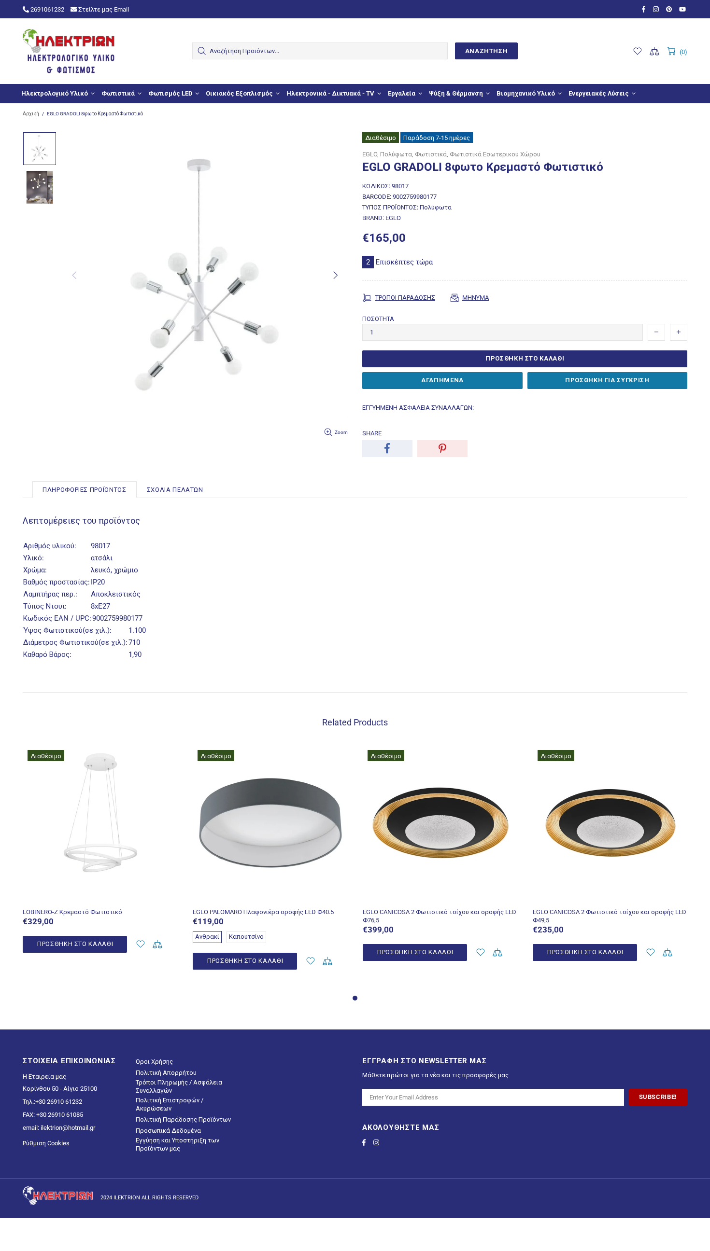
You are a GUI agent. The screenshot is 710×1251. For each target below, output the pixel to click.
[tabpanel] (100, 860)
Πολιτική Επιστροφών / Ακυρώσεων (169, 1104)
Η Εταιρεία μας (44, 1076)
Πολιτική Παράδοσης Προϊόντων (183, 1119)
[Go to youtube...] (683, 9)
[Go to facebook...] (645, 9)
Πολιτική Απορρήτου (166, 1072)
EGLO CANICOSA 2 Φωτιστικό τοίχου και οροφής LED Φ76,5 (439, 916)
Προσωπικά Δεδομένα (168, 1130)
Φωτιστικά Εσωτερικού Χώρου (495, 154)
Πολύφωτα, (396, 154)
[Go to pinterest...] (670, 9)
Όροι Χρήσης (154, 1061)
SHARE (372, 433)
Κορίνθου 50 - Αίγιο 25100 (60, 1088)
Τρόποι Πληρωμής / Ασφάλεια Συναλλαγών (179, 1086)
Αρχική (31, 113)
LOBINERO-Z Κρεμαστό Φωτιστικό (72, 912)
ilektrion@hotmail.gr (68, 1127)
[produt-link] (100, 887)
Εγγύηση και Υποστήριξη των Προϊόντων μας (177, 1144)
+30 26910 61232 (58, 1101)
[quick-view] (164, 758)
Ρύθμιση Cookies (46, 1143)
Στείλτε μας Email (103, 9)
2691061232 (46, 9)
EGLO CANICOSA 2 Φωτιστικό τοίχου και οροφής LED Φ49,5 (609, 916)
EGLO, (370, 154)
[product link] (100, 758)
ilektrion (68, 51)
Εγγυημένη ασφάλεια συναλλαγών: (418, 407)
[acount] (140, 944)
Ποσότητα (378, 318)
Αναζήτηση (486, 51)
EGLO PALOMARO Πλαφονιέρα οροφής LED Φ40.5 (263, 912)
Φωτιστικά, (431, 154)
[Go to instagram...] (657, 9)
